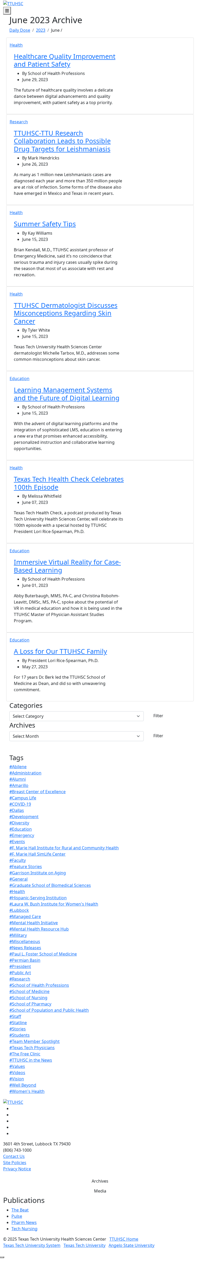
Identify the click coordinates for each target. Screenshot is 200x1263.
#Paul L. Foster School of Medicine (43, 954)
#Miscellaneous (24, 941)
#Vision (16, 1079)
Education (19, 378)
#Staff (15, 1016)
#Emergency (21, 835)
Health (16, 45)
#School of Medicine (29, 991)
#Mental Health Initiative (33, 923)
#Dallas (16, 810)
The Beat (20, 1210)
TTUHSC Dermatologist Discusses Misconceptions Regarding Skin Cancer (65, 313)
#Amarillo (18, 785)
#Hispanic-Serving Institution (38, 898)
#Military (18, 935)
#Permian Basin (24, 960)
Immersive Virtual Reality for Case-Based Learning (67, 565)
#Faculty (17, 860)
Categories (25, 705)
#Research (19, 979)
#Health (17, 891)
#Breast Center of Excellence (37, 791)
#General (18, 879)
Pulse (16, 1216)
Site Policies (14, 1162)
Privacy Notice (17, 1169)
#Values (17, 1066)
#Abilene (18, 767)
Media (100, 1191)
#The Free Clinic (24, 1054)
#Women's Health (27, 1091)
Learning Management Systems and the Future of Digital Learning (67, 393)
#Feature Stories (25, 866)
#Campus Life (22, 798)
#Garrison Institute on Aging (37, 873)
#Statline (18, 1022)
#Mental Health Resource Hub (39, 929)
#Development (24, 816)
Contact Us (14, 1156)
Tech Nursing (24, 1229)
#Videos (17, 1072)
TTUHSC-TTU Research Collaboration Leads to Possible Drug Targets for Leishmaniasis (62, 141)
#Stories (17, 1029)
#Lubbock (19, 910)
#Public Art (20, 973)
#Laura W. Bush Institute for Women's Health (53, 904)
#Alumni (17, 779)
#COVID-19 (20, 804)
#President (20, 966)
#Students (19, 1035)
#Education (20, 829)
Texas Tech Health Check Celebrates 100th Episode (69, 483)
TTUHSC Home (123, 1239)
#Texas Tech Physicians (32, 1047)
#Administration (25, 773)
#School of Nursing (28, 998)
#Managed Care (25, 916)
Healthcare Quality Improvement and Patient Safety (64, 60)
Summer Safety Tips (45, 223)
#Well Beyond (22, 1085)
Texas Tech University (84, 1245)
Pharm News (24, 1222)
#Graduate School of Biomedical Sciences (50, 885)
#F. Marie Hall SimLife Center (37, 854)
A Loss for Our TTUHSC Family (60, 651)
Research (19, 122)
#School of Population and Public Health (49, 1010)
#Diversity (19, 823)
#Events (17, 841)
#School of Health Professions (39, 985)
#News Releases (25, 948)
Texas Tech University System (31, 1245)
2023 (40, 30)
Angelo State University (131, 1245)
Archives (22, 725)
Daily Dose (19, 30)
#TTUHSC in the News (30, 1060)
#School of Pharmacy (30, 1004)
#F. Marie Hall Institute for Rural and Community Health (64, 848)
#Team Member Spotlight (34, 1041)
